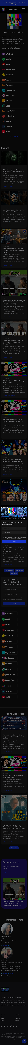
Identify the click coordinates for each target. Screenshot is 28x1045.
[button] (25, 503)
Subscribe (14, 541)
